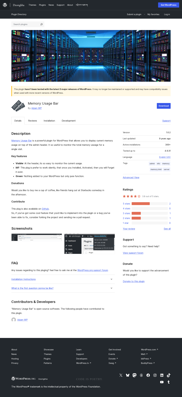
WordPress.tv (83, 363)
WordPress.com (149, 349)
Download (164, 106)
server (166, 169)
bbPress (146, 358)
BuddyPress (148, 363)
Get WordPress (168, 5)
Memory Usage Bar (21, 140)
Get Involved (115, 349)
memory (165, 163)
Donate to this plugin (134, 281)
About (14, 349)
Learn (78, 349)
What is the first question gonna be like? (32, 288)
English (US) (165, 157)
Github (45, 208)
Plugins (47, 358)
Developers (81, 358)
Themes (47, 354)
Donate (113, 358)
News (14, 354)
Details (17, 120)
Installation (49, 120)
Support (166, 120)
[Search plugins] (41, 24)
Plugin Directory (18, 14)
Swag (112, 363)
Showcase (49, 349)
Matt (144, 354)
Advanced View (131, 177)
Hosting (15, 358)
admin (152, 163)
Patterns (48, 363)
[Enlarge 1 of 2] (58, 237)
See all (167, 228)
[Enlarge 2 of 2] (111, 237)
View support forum (133, 252)
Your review (129, 228)
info (158, 163)
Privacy (14, 363)
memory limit (156, 169)
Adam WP (36, 108)
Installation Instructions (23, 279)
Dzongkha (43, 379)
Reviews (32, 120)
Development (69, 120)
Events (112, 354)
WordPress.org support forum (92, 270)
